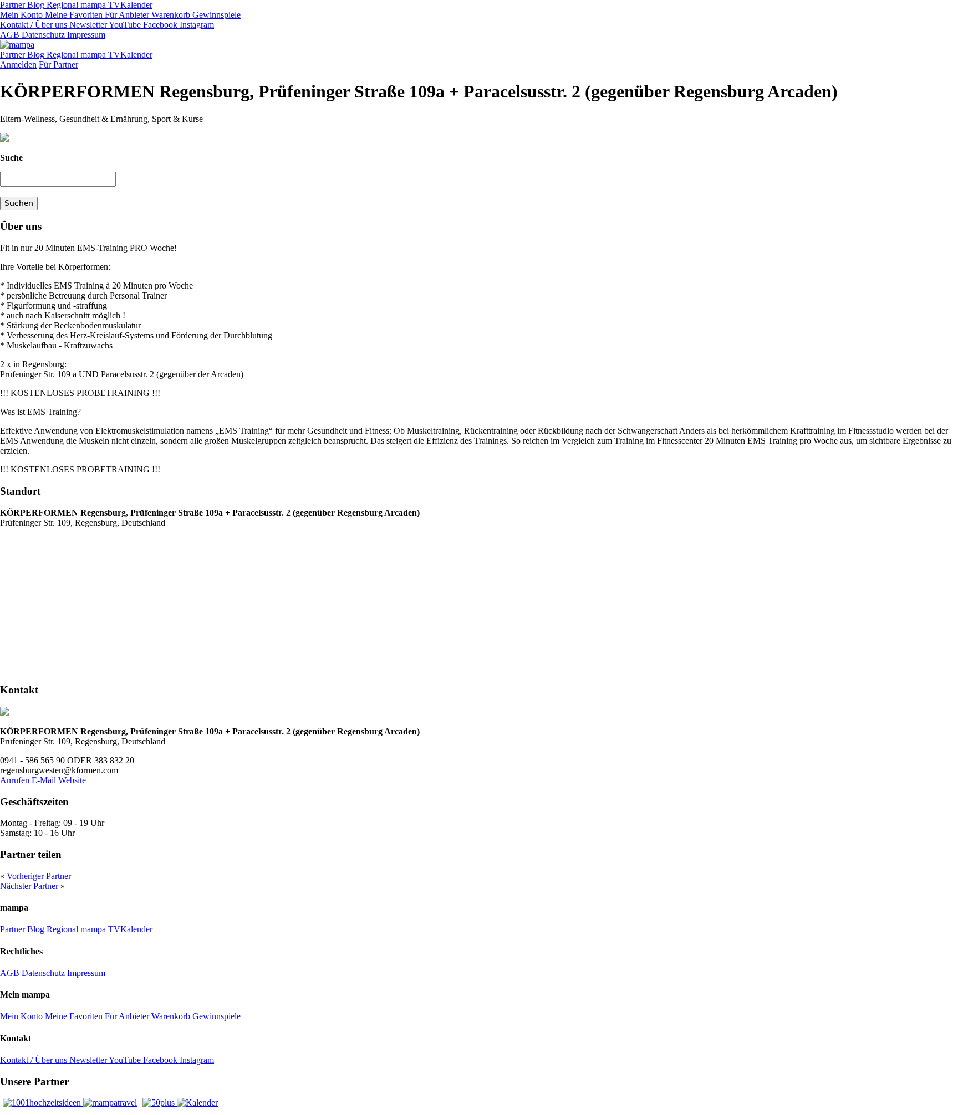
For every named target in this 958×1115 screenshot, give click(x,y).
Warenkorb (169, 14)
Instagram (195, 24)
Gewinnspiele (215, 14)
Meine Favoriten (73, 14)
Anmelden (18, 64)
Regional (61, 4)
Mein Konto (21, 14)
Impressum (85, 34)
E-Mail (45, 780)
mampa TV (99, 4)
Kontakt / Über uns (33, 24)
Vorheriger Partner (39, 876)
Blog (34, 4)
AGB (9, 34)
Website (72, 780)
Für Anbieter (126, 14)
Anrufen (16, 780)
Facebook (159, 24)
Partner (12, 4)
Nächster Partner (29, 886)
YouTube (124, 24)
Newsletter (87, 24)
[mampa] (17, 44)
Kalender (136, 4)
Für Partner (58, 64)
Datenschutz (42, 34)
